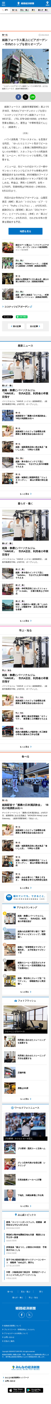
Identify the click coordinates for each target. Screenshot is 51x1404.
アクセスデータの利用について (16, 1333)
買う (33, 10)
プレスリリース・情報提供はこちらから (19, 1329)
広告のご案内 (9, 1341)
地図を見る (25, 231)
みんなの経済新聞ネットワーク (25, 1368)
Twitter (29, 1315)
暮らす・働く (43, 10)
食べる (14, 10)
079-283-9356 (28, 118)
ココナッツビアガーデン (16, 306)
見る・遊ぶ (24, 10)
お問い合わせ (9, 1337)
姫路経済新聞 (25, 3)
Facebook (22, 1315)
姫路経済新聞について (12, 1326)
